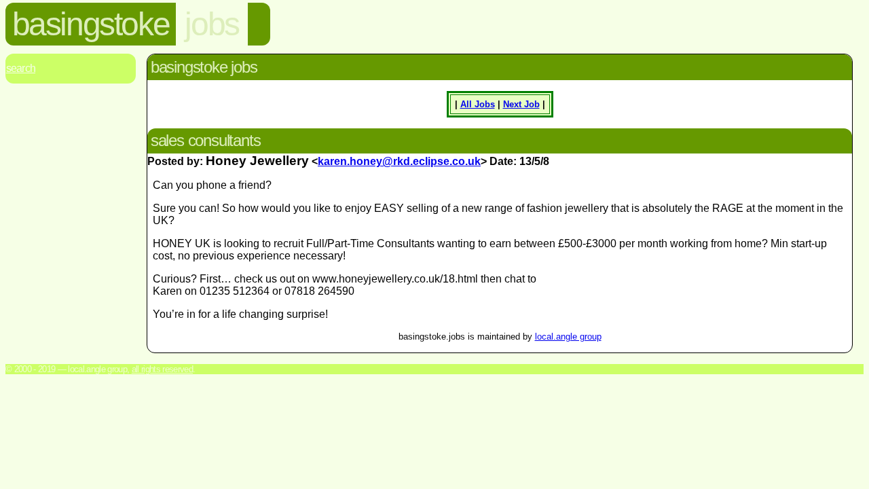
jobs (211, 24)
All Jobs (477, 104)
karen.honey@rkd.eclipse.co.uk (399, 161)
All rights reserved (162, 369)
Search (20, 68)
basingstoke (91, 24)
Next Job (521, 104)
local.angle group (568, 336)
